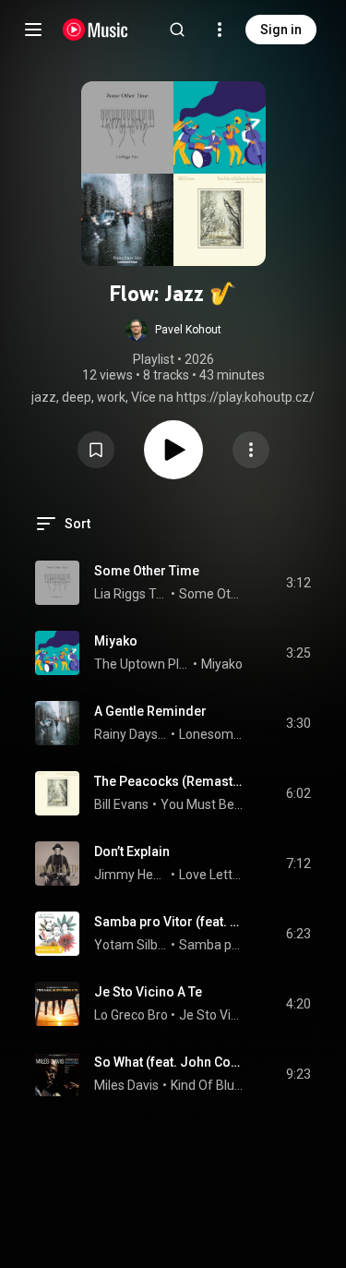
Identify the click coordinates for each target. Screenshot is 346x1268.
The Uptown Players (142, 664)
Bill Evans (121, 804)
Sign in (281, 29)
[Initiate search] (177, 29)
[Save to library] (96, 450)
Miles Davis (126, 1085)
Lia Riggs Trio (131, 593)
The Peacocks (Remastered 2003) (169, 781)
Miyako (115, 641)
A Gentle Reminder (150, 711)
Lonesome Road (212, 734)
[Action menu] (251, 449)
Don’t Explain (132, 851)
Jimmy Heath (131, 874)
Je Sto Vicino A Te (148, 991)
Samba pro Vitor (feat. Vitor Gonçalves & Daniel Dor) (169, 921)
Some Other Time (146, 570)
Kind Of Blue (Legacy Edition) (207, 1085)
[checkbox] (298, 583)
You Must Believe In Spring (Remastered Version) (202, 804)
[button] (173, 329)
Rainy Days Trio (131, 734)
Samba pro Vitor (212, 944)
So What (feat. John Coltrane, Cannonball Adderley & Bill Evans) (169, 1062)
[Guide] (33, 29)
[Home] (95, 29)
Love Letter (212, 874)
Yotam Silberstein (131, 944)
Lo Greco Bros (134, 1015)
